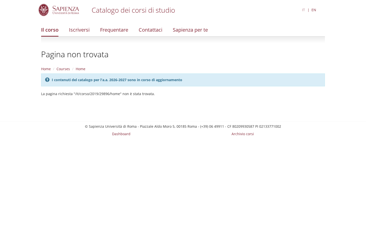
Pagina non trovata (75, 54)
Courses (63, 68)
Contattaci (150, 29)
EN (313, 9)
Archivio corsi (243, 133)
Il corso (50, 29)
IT (303, 9)
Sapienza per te (190, 29)
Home (46, 68)
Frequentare (114, 29)
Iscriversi (79, 29)
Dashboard (121, 133)
